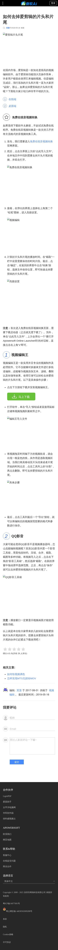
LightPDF (7, 796)
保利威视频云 (9, 819)
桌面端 (12, 106)
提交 (16, 762)
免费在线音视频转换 (41, 141)
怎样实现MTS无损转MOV (21, 678)
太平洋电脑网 (9, 807)
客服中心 (7, 855)
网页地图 (7, 840)
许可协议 (7, 942)
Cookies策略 (8, 934)
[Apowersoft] (29, 3)
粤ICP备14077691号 (11, 903)
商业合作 (7, 866)
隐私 (5, 927)
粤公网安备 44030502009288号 (19, 911)
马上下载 (24, 396)
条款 (5, 919)
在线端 (12, 99)
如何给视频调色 (16, 674)
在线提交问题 (9, 861)
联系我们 (7, 834)
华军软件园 (8, 813)
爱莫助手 (7, 802)
